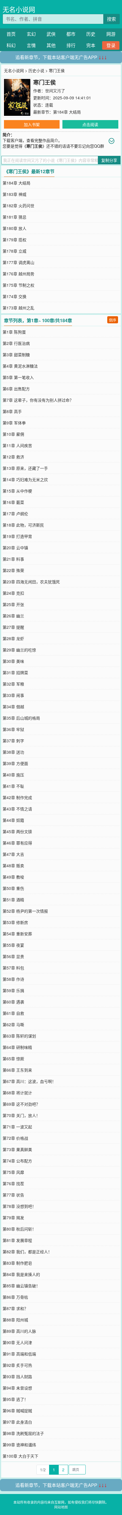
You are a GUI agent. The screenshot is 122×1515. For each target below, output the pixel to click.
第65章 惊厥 (13, 1058)
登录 (110, 45)
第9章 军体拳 (14, 423)
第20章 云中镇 (15, 547)
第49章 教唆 (13, 877)
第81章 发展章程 (17, 1240)
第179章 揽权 (14, 239)
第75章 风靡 (13, 1172)
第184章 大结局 (67, 112)
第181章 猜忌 (14, 217)
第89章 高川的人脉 (19, 1331)
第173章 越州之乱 (18, 308)
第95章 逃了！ (15, 1399)
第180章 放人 (14, 228)
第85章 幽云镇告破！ (21, 1285)
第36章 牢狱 (13, 729)
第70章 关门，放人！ (21, 1115)
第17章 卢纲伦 (15, 513)
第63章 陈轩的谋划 (19, 1036)
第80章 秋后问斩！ (19, 1229)
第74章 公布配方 (17, 1161)
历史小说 (36, 70)
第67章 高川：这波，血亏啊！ (29, 1081)
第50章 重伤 (13, 888)
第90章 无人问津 (17, 1342)
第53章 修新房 (15, 922)
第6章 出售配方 (16, 388)
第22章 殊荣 (13, 570)
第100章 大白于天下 (20, 1456)
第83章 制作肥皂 (17, 1263)
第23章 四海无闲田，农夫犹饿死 (31, 581)
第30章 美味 (13, 661)
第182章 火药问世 (18, 205)
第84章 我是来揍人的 (21, 1274)
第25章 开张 (13, 604)
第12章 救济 (13, 457)
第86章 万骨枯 (15, 1297)
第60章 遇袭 (13, 1002)
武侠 (51, 34)
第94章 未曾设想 (17, 1388)
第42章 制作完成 (17, 797)
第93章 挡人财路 (17, 1376)
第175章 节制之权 (18, 285)
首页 (11, 34)
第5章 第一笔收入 (18, 377)
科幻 (11, 45)
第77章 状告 (13, 1195)
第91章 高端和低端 (19, 1354)
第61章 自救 (13, 1013)
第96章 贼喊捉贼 (17, 1410)
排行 (70, 45)
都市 (70, 34)
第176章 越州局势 (18, 273)
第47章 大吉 (13, 854)
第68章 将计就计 (17, 1092)
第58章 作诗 (13, 979)
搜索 (111, 19)
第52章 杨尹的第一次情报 (25, 911)
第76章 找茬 (13, 1183)
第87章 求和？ (15, 1308)
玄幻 (31, 34)
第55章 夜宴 (13, 945)
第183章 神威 (14, 194)
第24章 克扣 (13, 593)
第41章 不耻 (13, 786)
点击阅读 (90, 124)
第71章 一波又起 (17, 1127)
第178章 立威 (14, 251)
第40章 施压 (13, 775)
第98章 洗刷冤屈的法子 (23, 1433)
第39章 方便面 (15, 763)
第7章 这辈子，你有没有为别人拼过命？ (38, 400)
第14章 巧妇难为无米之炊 (25, 479)
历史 (90, 34)
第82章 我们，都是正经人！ (27, 1251)
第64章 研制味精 (17, 1047)
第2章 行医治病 (16, 343)
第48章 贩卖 (13, 865)
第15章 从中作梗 (17, 491)
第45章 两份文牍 (17, 831)
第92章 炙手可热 (17, 1365)
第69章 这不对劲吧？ (21, 1104)
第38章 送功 (13, 752)
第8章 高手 (12, 411)
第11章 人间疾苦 (17, 445)
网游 (110, 34)
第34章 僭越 (13, 706)
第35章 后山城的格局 (21, 718)
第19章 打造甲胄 (17, 536)
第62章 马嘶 (13, 1024)
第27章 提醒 (13, 627)
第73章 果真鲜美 (17, 1149)
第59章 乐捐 (13, 990)
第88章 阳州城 (15, 1320)
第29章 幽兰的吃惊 (19, 650)
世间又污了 (55, 90)
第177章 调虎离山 (18, 262)
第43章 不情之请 (17, 809)
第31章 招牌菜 (15, 672)
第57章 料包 (13, 968)
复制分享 (109, 160)
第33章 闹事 (13, 695)
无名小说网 (19, 9)
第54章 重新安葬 (17, 933)
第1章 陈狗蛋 (14, 332)
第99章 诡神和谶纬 (19, 1444)
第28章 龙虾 (13, 638)
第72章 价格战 (15, 1138)
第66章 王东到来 (17, 1070)
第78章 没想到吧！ (19, 1206)
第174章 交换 (14, 296)
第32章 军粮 (13, 684)
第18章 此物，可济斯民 (23, 525)
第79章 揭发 (13, 1217)
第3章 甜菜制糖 (16, 354)
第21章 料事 (13, 559)
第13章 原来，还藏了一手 (25, 468)
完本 (90, 45)
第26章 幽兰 (13, 616)
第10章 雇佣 (13, 434)
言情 (31, 45)
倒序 (112, 319)
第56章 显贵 (13, 956)
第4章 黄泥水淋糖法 (20, 366)
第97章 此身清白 (17, 1422)
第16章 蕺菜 (13, 502)
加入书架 (32, 124)
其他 (51, 45)
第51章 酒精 (13, 899)
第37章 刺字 (13, 740)
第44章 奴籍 (13, 820)
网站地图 (61, 1506)
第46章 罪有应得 (17, 843)
